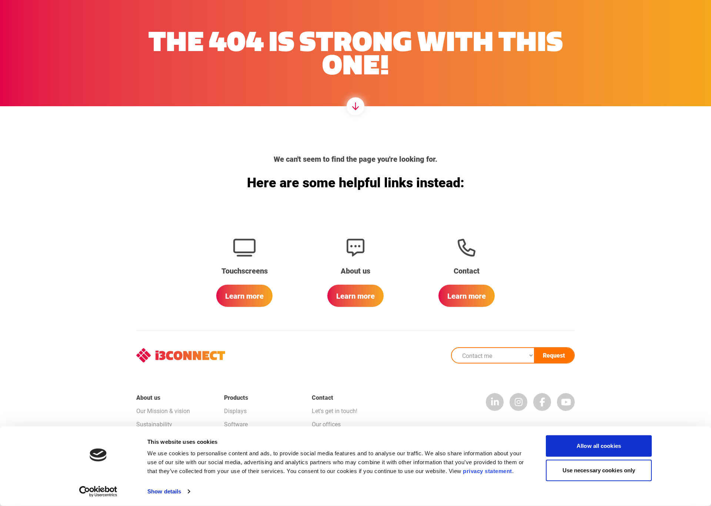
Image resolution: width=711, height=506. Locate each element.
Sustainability (154, 424)
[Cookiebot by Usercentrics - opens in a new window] (98, 491)
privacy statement (487, 471)
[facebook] (542, 402)
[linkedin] (495, 402)
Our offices (326, 424)
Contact (322, 397)
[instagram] (518, 402)
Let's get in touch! (334, 411)
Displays (235, 411)
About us (148, 397)
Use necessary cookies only (599, 470)
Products (236, 397)
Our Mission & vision (163, 411)
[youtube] (566, 402)
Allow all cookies (599, 446)
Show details (164, 491)
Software (236, 424)
